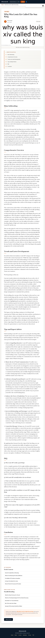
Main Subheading (11, 54)
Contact (19, 635)
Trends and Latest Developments (14, 59)
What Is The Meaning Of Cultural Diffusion (13, 575)
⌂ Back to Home (8, 619)
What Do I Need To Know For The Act (12, 595)
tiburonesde (4, 1)
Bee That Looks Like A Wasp (10, 603)
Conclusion (10, 66)
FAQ (8, 64)
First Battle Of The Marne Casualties (12, 578)
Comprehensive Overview (12, 56)
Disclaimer (25, 635)
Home (12, 635)
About (16, 635)
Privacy (29, 635)
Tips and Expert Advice (12, 61)
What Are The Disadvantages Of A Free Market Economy (16, 597)
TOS (33, 635)
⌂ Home (22, 1)
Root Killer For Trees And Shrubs (11, 600)
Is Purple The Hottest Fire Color (11, 581)
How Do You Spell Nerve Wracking (12, 572)
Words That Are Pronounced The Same (13, 583)
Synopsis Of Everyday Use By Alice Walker (13, 606)
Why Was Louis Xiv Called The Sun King (25, 611)
